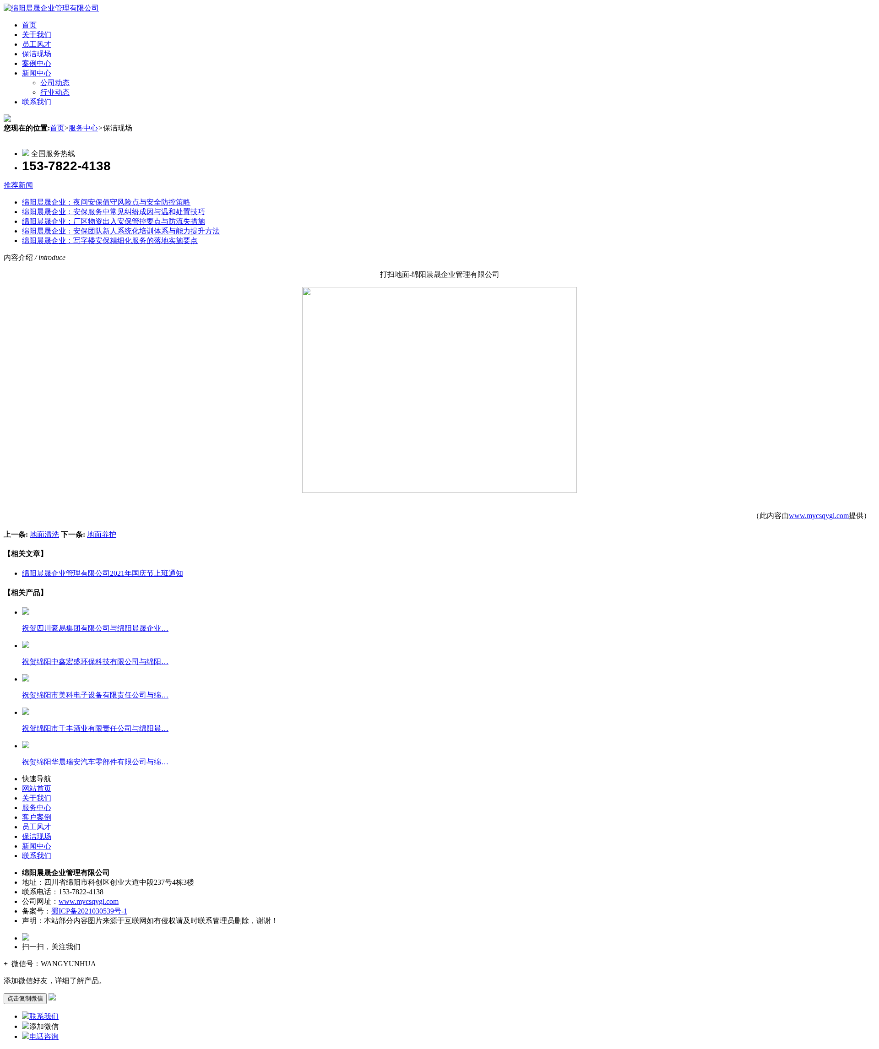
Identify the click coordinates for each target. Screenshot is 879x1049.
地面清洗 (44, 534)
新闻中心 (36, 73)
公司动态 (55, 83)
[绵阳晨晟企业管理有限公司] (51, 8)
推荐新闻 (18, 185)
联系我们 (36, 102)
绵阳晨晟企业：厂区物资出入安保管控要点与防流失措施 (113, 221)
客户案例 (36, 817)
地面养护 (101, 534)
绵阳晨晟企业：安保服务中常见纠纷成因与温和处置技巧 (113, 212)
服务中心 (83, 128)
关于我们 (36, 34)
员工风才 (36, 44)
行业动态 (55, 92)
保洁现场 (36, 54)
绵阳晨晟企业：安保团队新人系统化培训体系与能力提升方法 (121, 231)
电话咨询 (44, 1036)
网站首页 (36, 788)
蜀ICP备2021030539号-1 (89, 911)
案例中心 (36, 63)
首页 (29, 25)
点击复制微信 (25, 998)
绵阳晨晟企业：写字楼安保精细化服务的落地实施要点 (110, 240)
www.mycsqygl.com (819, 515)
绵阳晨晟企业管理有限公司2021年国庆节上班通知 (102, 573)
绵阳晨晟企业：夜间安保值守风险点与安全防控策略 (106, 202)
